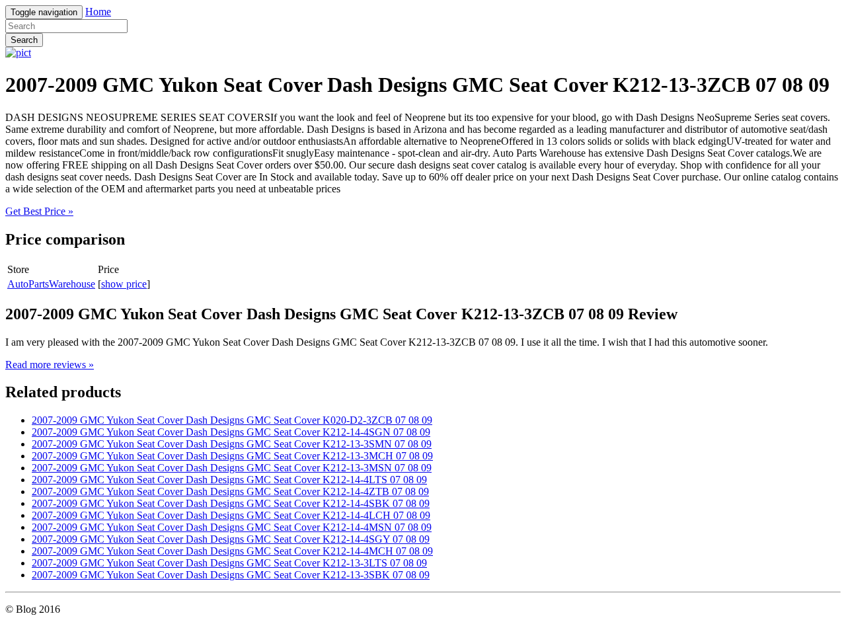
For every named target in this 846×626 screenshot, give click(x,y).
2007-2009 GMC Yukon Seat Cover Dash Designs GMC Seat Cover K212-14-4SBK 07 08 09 (231, 503)
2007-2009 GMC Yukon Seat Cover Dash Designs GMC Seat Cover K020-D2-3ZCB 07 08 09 (232, 420)
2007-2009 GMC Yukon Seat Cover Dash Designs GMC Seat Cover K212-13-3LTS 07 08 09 (229, 562)
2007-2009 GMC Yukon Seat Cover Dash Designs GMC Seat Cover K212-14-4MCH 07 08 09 (232, 551)
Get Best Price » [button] (39, 211)
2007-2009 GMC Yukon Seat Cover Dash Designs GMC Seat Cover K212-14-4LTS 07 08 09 (229, 479)
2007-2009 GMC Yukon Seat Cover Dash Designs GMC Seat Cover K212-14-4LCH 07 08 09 (231, 515)
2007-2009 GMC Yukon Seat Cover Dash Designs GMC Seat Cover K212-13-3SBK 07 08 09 (231, 574)
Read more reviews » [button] (49, 364)
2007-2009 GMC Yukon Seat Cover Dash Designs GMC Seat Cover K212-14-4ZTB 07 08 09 (230, 491)
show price (124, 284)
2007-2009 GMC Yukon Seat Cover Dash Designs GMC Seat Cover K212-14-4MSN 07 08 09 (232, 527)
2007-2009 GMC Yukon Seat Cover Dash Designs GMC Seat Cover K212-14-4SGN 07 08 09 (231, 432)
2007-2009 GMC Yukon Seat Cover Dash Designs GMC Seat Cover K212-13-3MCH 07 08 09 (232, 455)
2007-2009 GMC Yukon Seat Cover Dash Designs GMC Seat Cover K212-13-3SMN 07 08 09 (232, 444)
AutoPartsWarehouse (51, 284)
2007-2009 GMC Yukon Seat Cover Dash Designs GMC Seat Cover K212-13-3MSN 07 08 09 (232, 467)
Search (24, 40)
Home (98, 11)
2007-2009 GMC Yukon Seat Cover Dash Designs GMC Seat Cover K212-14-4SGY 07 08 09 (231, 539)
